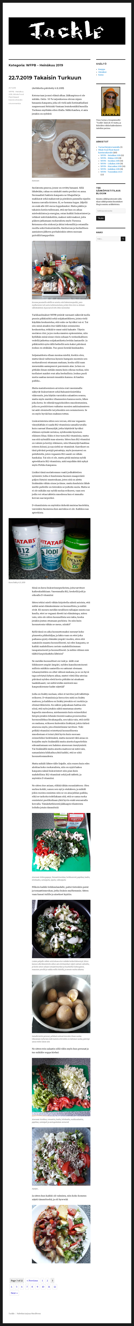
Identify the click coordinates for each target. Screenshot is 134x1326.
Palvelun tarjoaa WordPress (29, 1314)
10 (43, 1286)
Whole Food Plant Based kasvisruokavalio (16, 97)
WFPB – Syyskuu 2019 (109, 161)
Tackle (12, 1314)
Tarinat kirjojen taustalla (109, 147)
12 (55, 1286)
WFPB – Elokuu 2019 (109, 158)
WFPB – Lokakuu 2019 (109, 164)
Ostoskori (102, 72)
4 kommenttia (15, 103)
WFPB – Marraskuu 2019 (110, 166)
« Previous (32, 1280)
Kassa (101, 75)
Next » (14, 1293)
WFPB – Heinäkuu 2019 (110, 155)
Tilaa (101, 218)
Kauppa (101, 69)
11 (49, 1286)
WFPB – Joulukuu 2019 (109, 169)
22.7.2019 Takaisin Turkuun (45, 77)
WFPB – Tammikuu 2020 (111, 172)
